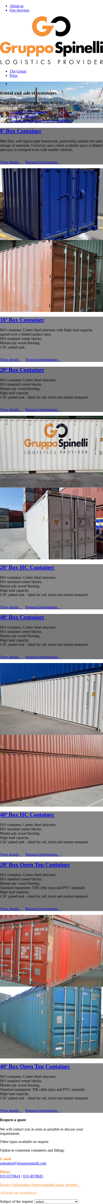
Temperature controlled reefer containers (40, 121)
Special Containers (24, 116)
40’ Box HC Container (27, 814)
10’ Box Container (22, 320)
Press (13, 75)
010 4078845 (33, 1176)
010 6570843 (10, 1176)
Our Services (19, 10)
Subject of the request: (17, 1201)
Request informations (41, 162)
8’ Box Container (21, 131)
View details (10, 162)
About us (16, 6)
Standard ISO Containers (28, 112)
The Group (18, 71)
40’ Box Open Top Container (35, 1066)
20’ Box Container (22, 370)
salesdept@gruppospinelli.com (23, 1163)
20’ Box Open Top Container (35, 864)
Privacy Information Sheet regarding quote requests (38, 1185)
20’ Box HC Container (27, 567)
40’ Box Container (22, 617)
